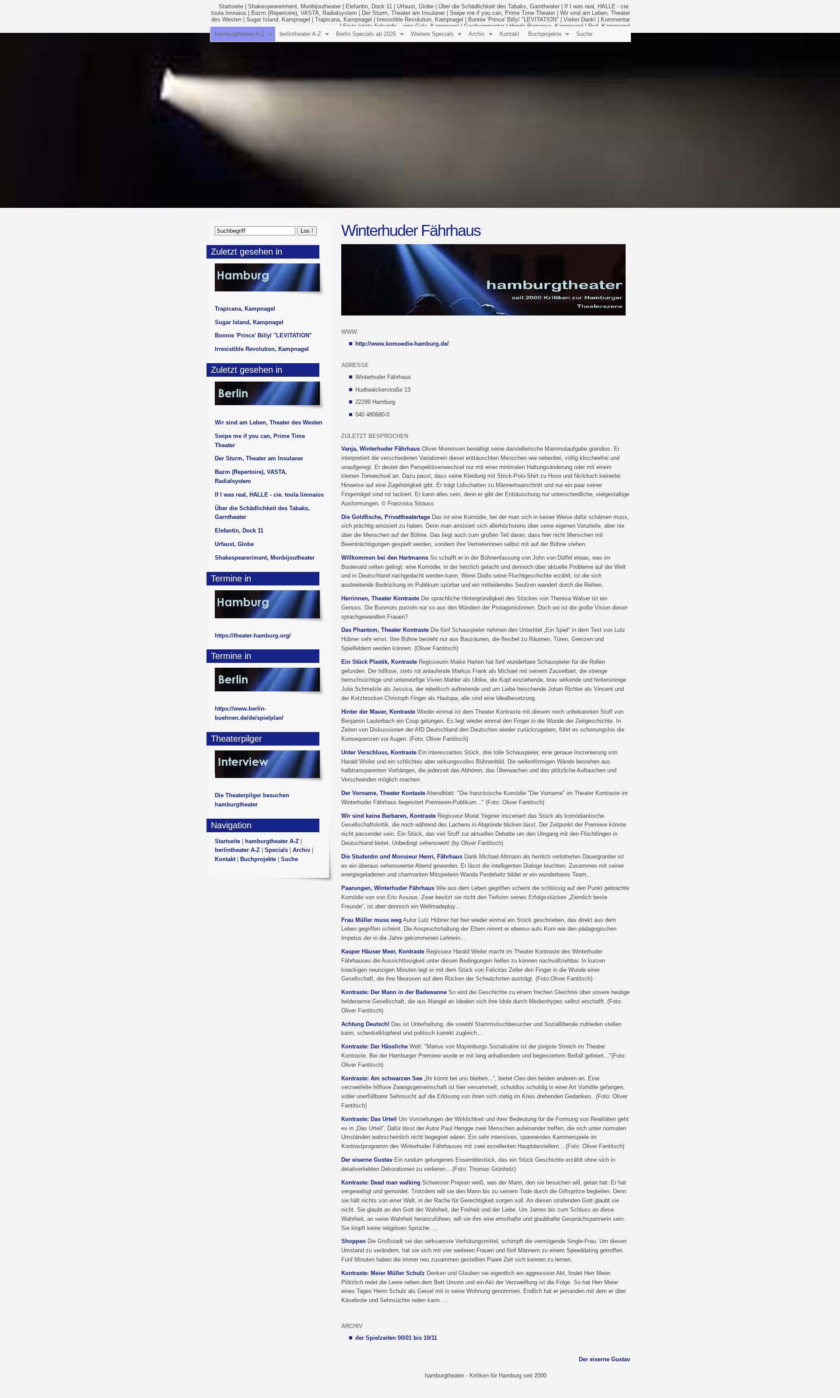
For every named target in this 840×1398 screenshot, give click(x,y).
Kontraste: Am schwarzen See (381, 1078)
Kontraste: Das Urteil (369, 1119)
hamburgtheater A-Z (240, 34)
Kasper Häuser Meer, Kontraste (382, 951)
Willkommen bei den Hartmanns (384, 557)
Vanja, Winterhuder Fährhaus (380, 448)
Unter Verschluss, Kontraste (378, 752)
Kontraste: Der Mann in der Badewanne (394, 992)
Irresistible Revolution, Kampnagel (420, 19)
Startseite (231, 6)
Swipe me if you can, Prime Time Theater (502, 13)
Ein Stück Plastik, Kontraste (379, 662)
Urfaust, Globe (415, 6)
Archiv (477, 34)
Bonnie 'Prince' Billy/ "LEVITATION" (513, 19)
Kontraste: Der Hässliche (374, 1046)
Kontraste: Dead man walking (380, 1182)
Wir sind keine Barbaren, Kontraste (388, 816)
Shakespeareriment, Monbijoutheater (294, 6)
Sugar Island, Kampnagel (278, 19)
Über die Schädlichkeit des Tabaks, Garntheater (499, 6)
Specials (276, 850)
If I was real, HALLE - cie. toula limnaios (269, 494)
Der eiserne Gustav (366, 1159)
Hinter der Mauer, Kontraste (378, 711)
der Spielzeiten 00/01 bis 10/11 (396, 1338)
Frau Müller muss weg (371, 920)
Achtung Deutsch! (365, 1024)
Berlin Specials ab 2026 (366, 34)
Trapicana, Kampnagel (343, 19)
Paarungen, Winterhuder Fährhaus (387, 888)
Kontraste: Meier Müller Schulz (383, 1273)
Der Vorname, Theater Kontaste (383, 793)
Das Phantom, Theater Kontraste (385, 630)
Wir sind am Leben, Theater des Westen (268, 422)
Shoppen (353, 1241)
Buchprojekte (544, 34)
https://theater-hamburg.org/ (253, 635)
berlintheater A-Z (300, 34)
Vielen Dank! (580, 19)
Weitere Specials (432, 34)
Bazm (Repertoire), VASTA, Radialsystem (304, 13)
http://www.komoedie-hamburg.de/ (402, 343)
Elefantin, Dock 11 (369, 6)
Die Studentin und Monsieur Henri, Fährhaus (401, 856)
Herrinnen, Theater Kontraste (380, 598)
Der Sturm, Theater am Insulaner (403, 13)
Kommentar (615, 19)
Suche (584, 34)
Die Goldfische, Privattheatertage (385, 517)
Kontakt (509, 34)
